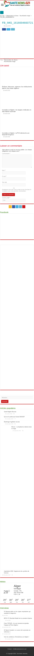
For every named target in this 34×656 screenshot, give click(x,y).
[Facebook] (13, 206)
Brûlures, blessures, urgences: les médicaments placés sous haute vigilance (17, 87)
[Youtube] (23, 206)
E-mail (4, 176)
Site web (4, 182)
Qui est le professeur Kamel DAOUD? (14, 416)
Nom (3, 170)
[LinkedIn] (20, 206)
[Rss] (10, 206)
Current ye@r (6, 197)
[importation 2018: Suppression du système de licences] (2, 571)
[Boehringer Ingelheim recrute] (2, 422)
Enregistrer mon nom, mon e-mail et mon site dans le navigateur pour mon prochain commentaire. (16, 190)
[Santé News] (17, 3)
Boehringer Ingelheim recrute (12, 422)
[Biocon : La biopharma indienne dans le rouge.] (6, 497)
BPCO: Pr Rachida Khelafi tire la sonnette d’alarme (18, 618)
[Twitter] (17, 206)
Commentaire (6, 153)
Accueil (2, 15)
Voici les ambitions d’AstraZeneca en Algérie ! (16, 637)
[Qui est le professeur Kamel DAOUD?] (2, 417)
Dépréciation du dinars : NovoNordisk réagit (18, 15)
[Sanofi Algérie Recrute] (2, 412)
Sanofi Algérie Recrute (10, 411)
